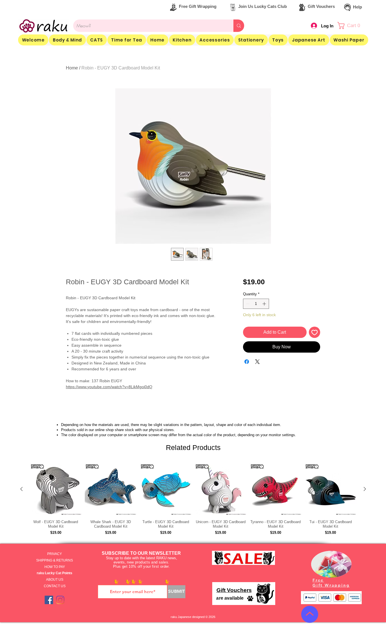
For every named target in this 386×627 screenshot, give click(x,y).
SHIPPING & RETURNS (54, 560)
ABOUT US (54, 580)
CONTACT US (55, 586)
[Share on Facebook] (246, 361)
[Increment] (264, 304)
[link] (351, 25)
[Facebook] (49, 600)
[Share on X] (257, 361)
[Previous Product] (21, 489)
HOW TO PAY (54, 567)
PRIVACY (54, 554)
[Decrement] (247, 304)
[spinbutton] (255, 304)
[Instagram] (60, 600)
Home (72, 67)
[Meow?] (238, 25)
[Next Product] (364, 489)
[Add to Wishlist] (314, 332)
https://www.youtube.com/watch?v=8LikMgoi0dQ (109, 386)
